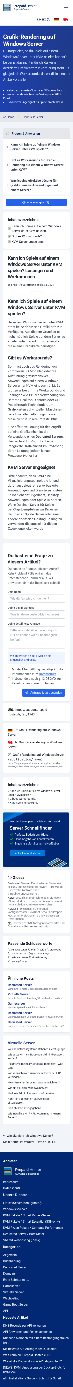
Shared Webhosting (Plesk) (21, 1240)
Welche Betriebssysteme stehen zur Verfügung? (36, 1049)
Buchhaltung (12, 1261)
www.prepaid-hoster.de (27, 1174)
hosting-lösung (19, 961)
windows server (19, 949)
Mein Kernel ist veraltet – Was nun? (27, 1142)
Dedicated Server (14, 1267)
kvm (33, 949)
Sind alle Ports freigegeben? (24, 1108)
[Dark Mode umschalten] (43, 19)
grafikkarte (55, 949)
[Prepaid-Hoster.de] (36, 839)
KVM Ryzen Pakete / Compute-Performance (33, 1228)
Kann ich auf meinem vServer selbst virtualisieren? (29, 1100)
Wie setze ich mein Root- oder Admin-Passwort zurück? (36, 1056)
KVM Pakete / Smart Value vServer (27, 1215)
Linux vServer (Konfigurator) (22, 1203)
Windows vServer (15, 1209)
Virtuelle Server (21, 1043)
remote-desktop (19, 953)
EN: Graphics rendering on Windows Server (35, 744)
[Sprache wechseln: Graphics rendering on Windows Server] (66, 19)
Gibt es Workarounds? (27, 236)
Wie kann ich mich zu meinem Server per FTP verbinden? (34, 1075)
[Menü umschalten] (66, 7)
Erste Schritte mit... (16, 1280)
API (5, 1311)
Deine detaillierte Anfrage (24, 623)
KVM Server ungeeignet (28, 242)
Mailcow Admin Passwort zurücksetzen (31, 1093)
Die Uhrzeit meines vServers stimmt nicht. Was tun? (35, 1065)
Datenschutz (47, 674)
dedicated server (19, 957)
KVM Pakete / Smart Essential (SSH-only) (31, 1221)
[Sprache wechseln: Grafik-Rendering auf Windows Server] (56, 19)
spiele (43, 949)
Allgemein (10, 1255)
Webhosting (11, 1298)
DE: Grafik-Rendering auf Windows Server (34, 732)
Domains (9, 1273)
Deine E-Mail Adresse (21, 607)
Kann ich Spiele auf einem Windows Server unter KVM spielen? (36, 228)
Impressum (10, 1182)
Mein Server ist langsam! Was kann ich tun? (34, 1082)
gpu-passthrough (40, 953)
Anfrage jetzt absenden (46, 692)
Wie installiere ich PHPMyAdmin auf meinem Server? (34, 1115)
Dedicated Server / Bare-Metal (23, 1234)
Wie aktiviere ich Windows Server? (28, 1087)
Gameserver (11, 1286)
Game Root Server (15, 1304)
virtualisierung (39, 957)
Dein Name (14, 591)
